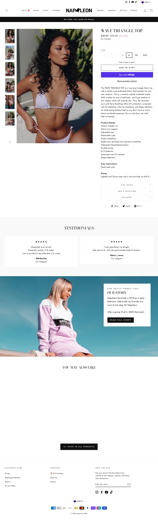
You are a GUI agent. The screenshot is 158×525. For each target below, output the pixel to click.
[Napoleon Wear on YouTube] (106, 492)
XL (129, 55)
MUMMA (112, 10)
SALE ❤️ (26, 10)
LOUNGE (56, 10)
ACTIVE (123, 10)
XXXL (145, 55)
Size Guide (127, 185)
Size (103, 50)
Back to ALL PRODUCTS (81, 447)
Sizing (7, 473)
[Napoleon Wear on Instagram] (96, 492)
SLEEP (46, 10)
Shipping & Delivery (12, 477)
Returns (7, 481)
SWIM (36, 10)
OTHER (134, 10)
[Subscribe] (129, 484)
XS (104, 55)
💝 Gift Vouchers (56, 473)
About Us (53, 477)
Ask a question (127, 191)
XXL (136, 55)
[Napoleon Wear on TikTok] (111, 492)
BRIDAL (101, 10)
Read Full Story (120, 320)
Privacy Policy (10, 486)
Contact (53, 481)
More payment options (127, 81)
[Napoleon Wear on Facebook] (101, 492)
